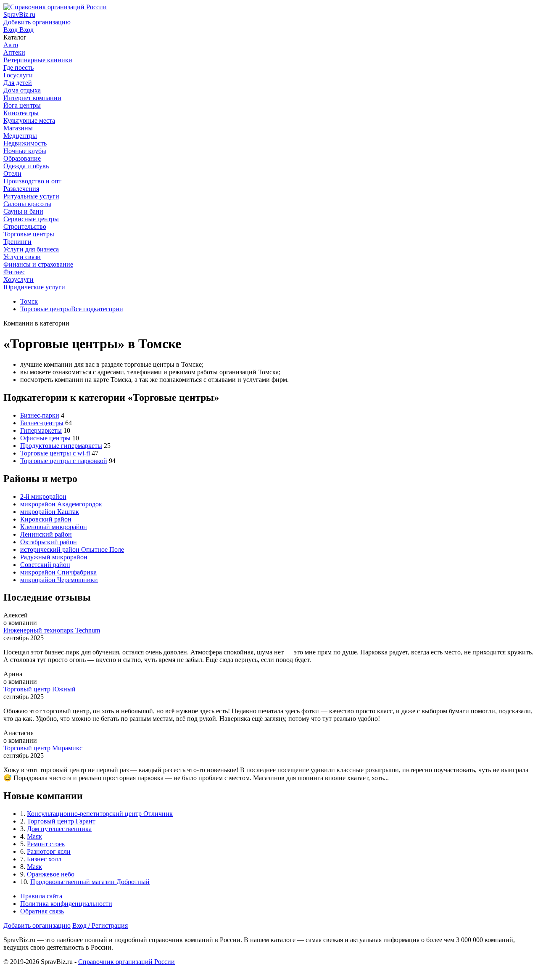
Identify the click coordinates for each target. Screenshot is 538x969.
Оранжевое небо (50, 874)
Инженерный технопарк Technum (51, 630)
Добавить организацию (37, 925)
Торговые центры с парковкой (63, 460)
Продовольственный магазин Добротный (90, 881)
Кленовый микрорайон (53, 526)
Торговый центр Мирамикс (42, 748)
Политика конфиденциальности (66, 903)
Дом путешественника (59, 828)
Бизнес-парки (39, 415)
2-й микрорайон (43, 496)
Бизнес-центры (41, 422)
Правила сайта (41, 896)
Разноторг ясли (49, 851)
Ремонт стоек (46, 843)
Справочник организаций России (126, 961)
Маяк (34, 836)
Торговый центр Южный (39, 689)
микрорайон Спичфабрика (58, 572)
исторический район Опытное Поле (72, 549)
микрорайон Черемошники (59, 579)
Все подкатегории (97, 308)
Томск (29, 301)
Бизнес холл (44, 859)
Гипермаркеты (41, 430)
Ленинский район (46, 534)
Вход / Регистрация (100, 925)
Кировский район (45, 519)
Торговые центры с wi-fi (55, 453)
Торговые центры (45, 308)
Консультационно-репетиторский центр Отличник (100, 813)
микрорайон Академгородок (61, 504)
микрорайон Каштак (49, 511)
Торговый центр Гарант (61, 821)
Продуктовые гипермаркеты (61, 445)
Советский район (45, 564)
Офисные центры (45, 438)
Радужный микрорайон (53, 557)
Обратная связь (42, 911)
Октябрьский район (48, 541)
